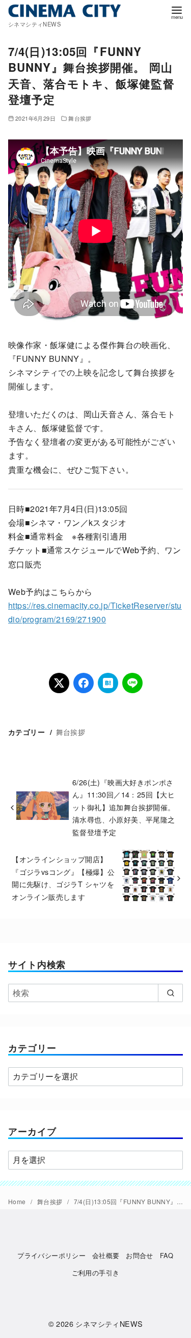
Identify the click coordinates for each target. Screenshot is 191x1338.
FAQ (167, 1255)
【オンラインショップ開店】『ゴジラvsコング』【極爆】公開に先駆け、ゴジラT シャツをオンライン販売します (63, 877)
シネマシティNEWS (109, 1323)
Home (18, 1201)
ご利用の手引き (96, 1272)
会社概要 (106, 1255)
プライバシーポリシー (51, 1255)
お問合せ (139, 1255)
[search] (170, 993)
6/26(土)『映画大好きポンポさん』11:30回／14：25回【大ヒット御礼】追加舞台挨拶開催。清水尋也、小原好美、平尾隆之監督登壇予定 (123, 807)
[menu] (176, 12)
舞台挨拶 (80, 118)
